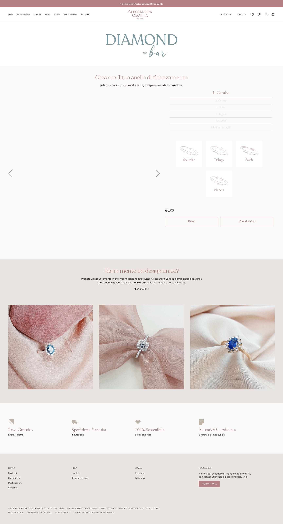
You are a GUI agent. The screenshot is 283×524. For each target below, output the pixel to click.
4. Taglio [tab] (221, 114)
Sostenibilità (14, 478)
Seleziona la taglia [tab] (221, 127)
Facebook (140, 478)
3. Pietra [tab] (221, 107)
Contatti (76, 473)
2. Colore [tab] (220, 100)
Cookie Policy (63, 513)
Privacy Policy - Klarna (39, 513)
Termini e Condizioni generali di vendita (94, 513)
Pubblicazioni (15, 483)
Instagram (140, 473)
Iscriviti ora (209, 484)
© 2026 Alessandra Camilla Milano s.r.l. (29, 508)
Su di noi (12, 473)
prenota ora (141, 289)
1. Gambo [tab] (220, 93)
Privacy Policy (15, 513)
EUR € (240, 14)
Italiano (224, 14)
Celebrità (13, 487)
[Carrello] (273, 14)
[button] (189, 154)
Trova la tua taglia (80, 478)
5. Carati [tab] (221, 120)
